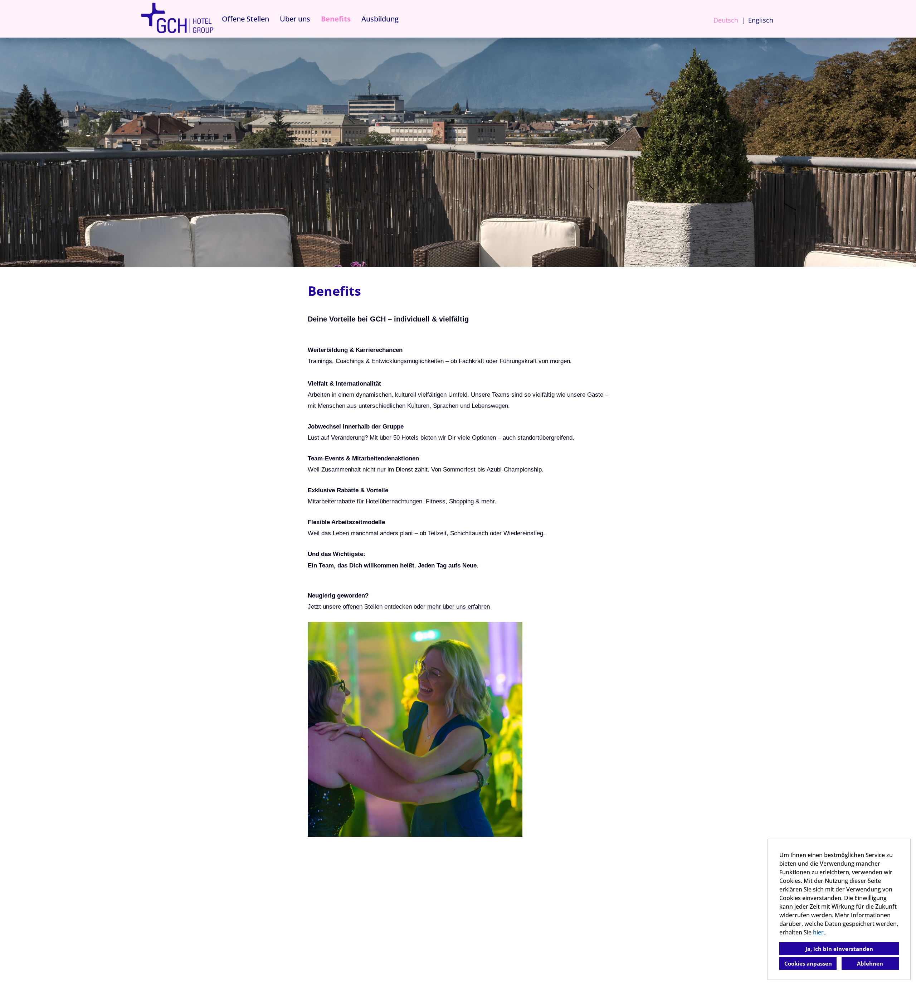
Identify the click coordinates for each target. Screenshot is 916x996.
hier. (819, 932)
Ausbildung (380, 19)
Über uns (295, 19)
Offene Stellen (245, 19)
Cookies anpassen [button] (808, 963)
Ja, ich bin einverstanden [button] (839, 948)
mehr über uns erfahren (458, 606)
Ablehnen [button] (870, 963)
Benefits (336, 19)
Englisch (760, 20)
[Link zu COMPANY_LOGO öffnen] (177, 19)
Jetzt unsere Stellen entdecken (360, 606)
